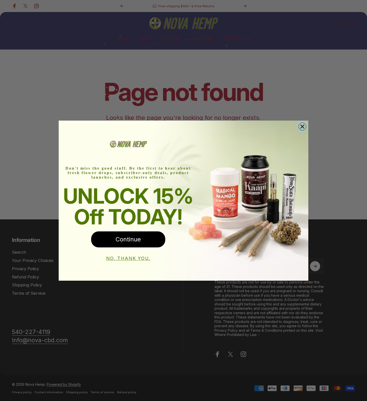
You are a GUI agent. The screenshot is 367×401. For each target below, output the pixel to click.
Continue (128, 239)
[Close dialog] (302, 127)
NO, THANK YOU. (128, 258)
